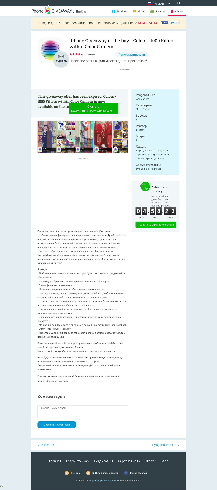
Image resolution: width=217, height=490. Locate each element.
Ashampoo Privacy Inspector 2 (159, 189)
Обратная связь (130, 461)
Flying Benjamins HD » (165, 444)
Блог (164, 461)
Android (160, 11)
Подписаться (103, 461)
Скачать (94, 109)
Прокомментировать (132, 54)
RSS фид (76, 473)
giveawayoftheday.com (104, 480)
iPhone (179, 11)
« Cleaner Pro (46, 444)
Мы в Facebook (138, 473)
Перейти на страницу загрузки (156, 224)
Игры (141, 11)
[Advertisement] (126, 79)
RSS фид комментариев (105, 473)
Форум (151, 461)
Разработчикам (77, 461)
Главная (55, 461)
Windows (122, 11)
